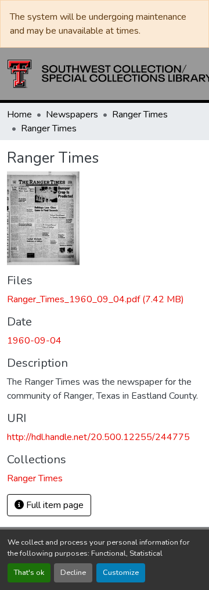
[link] (104, 299)
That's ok (29, 572)
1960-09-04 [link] (34, 340)
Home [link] (19, 114)
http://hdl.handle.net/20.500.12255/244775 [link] (98, 437)
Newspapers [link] (72, 114)
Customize (121, 572)
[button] (35, 478)
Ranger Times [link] (140, 114)
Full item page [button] (54, 505)
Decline (73, 572)
